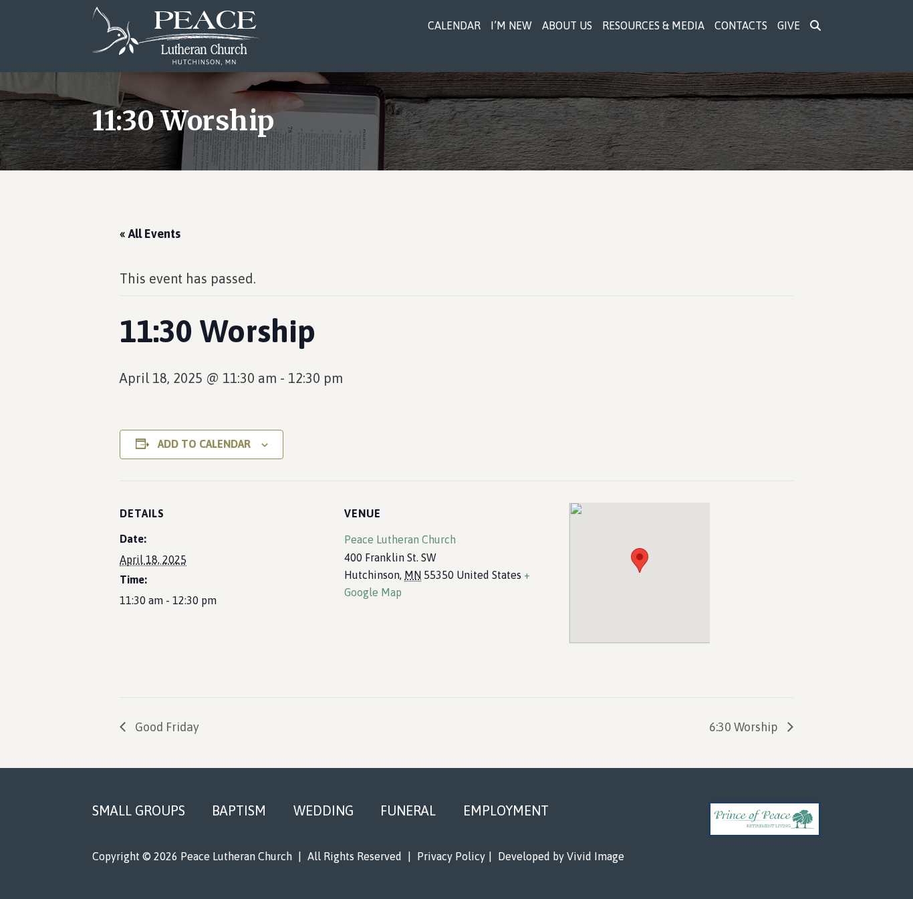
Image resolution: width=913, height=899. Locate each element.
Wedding (323, 810)
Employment (506, 810)
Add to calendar (204, 444)
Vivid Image (595, 856)
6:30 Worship (745, 727)
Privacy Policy (451, 856)
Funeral (408, 810)
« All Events (150, 234)
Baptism (239, 810)
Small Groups (138, 810)
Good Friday (165, 727)
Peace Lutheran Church (183, 36)
